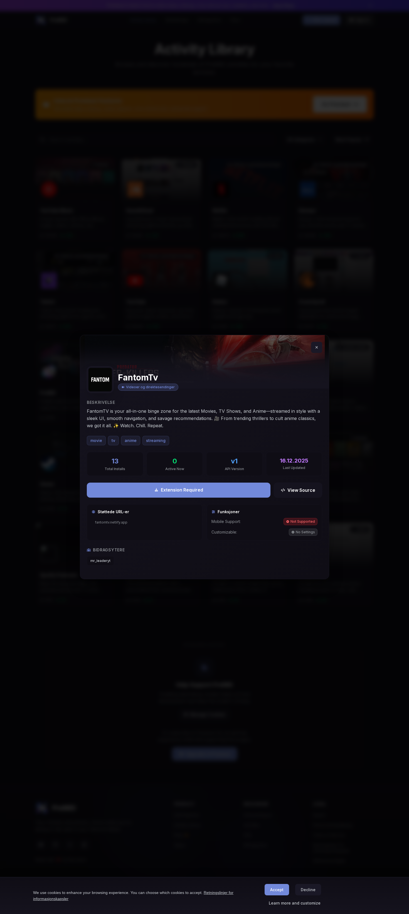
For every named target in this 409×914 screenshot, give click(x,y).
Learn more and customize (295, 903)
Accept (277, 889)
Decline (308, 889)
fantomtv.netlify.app (111, 522)
